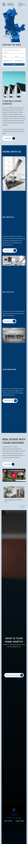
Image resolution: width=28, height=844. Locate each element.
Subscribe (7, 464)
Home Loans (20, 821)
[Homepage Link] (8, 4)
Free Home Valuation (12, 675)
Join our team (8, 400)
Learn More (7, 138)
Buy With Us (8, 321)
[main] (14, 406)
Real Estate (8, 821)
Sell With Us (8, 250)
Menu (24, 4)
